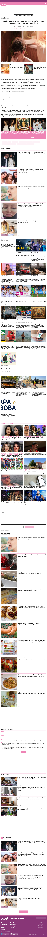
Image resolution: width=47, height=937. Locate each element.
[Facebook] (37, 918)
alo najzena (30, 144)
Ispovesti (3, 929)
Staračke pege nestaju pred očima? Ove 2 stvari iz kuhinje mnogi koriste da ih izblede (30, 624)
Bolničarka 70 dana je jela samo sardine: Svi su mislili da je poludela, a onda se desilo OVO (31, 778)
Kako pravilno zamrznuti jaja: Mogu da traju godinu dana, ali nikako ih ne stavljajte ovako (31, 589)
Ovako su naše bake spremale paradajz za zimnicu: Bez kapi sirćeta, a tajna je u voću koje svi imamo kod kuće (32, 658)
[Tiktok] (45, 918)
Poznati (12, 922)
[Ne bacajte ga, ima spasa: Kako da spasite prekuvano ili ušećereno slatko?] (9, 562)
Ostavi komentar (29, 527)
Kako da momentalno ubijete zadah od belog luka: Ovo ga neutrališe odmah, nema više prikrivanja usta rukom (32, 187)
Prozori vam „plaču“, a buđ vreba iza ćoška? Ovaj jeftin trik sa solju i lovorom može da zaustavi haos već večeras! (31, 789)
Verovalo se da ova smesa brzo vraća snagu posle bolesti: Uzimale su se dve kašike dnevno (40, 66)
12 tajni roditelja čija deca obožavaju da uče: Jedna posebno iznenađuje (30, 221)
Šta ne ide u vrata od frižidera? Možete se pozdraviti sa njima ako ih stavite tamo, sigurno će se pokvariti (31, 641)
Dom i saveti (5, 18)
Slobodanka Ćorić (17, 28)
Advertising (41, 925)
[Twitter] (42, 918)
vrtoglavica (12, 144)
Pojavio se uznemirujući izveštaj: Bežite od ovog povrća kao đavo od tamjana (31, 808)
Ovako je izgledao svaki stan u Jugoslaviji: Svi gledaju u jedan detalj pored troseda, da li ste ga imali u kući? (31, 798)
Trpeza (12, 927)
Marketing (40, 924)
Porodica (3, 927)
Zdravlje (3, 926)
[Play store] (5, 934)
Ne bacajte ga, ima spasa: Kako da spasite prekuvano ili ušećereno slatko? (32, 555)
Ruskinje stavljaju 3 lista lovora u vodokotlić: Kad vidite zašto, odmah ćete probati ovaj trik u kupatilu (32, 572)
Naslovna (3, 922)
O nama (40, 922)
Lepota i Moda (4, 924)
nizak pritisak (5, 144)
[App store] (14, 934)
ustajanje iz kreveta (21, 144)
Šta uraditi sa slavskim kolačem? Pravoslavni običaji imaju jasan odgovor (16, 66)
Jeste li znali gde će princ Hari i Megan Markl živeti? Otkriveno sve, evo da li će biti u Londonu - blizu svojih (31, 153)
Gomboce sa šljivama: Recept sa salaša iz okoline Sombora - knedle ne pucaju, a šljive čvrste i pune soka (31, 606)
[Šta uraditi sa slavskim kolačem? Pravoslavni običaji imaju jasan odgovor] (5, 69)
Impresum (40, 927)
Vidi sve (23, 752)
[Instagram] (40, 918)
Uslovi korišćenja (42, 929)
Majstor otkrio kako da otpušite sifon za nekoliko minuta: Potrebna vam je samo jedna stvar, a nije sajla (31, 692)
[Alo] (2, 0)
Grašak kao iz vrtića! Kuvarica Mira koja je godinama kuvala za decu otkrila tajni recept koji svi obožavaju (31, 675)
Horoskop (12, 926)
